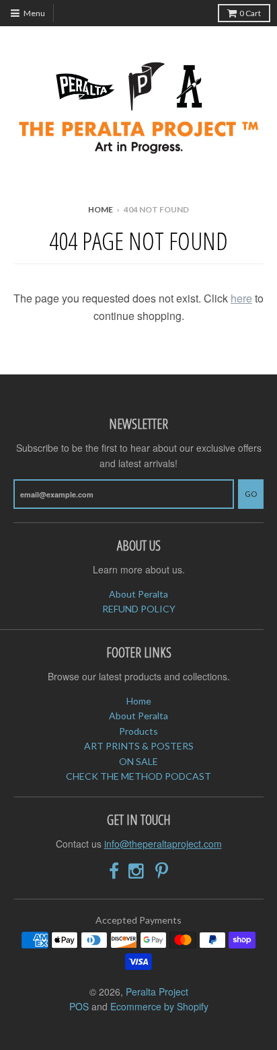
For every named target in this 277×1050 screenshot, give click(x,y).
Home (100, 209)
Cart (250, 13)
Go (251, 493)
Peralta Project (157, 991)
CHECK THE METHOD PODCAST (138, 776)
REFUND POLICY (138, 608)
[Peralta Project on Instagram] (137, 870)
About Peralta (138, 594)
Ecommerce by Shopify (159, 1006)
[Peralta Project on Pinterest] (161, 870)
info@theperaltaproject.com (163, 843)
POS (79, 1006)
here (241, 298)
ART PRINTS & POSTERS (139, 746)
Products (138, 731)
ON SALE (138, 761)
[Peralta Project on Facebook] (114, 870)
